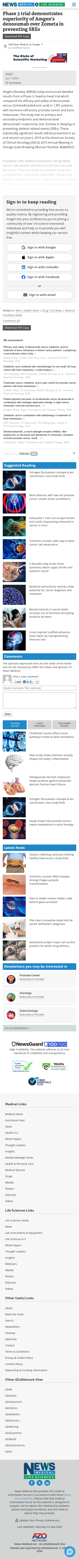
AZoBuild (10, 1439)
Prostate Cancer (30, 975)
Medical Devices (15, 1170)
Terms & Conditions (17, 1351)
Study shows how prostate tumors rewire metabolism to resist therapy (51, 822)
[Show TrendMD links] (74, 453)
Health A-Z (11, 1132)
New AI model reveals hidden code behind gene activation (50, 900)
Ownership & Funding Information (26, 1370)
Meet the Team (14, 1314)
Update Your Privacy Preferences (39, 1520)
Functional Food (15, 1120)
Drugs (8, 1176)
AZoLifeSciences (15, 1445)
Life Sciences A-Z (15, 1239)
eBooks (9, 1182)
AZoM (8, 1389)
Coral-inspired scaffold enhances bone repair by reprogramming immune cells (49, 635)
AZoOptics (11, 1408)
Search (9, 1320)
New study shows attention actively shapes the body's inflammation (51, 757)
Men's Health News (27, 310)
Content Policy (14, 1364)
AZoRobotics (12, 1414)
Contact (10, 1345)
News (8, 1126)
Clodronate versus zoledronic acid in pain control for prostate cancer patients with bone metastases (39, 384)
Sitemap (10, 1333)
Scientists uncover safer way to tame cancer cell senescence (51, 542)
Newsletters (12, 1326)
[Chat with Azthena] (69, 1551)
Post (7, 714)
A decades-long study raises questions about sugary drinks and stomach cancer (50, 567)
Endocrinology (29, 1010)
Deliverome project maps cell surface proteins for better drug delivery (52, 944)
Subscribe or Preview (31, 979)
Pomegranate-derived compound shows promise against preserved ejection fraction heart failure (50, 780)
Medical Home (14, 1114)
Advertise (11, 1339)
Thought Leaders (15, 1145)
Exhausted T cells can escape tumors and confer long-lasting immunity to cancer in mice (52, 521)
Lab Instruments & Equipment (23, 1233)
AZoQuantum (13, 1433)
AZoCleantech (13, 1402)
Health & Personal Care (19, 1164)
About (8, 1308)
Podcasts (10, 1195)
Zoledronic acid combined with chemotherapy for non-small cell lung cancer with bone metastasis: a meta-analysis (39, 368)
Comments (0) (11, 320)
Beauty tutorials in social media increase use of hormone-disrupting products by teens (51, 613)
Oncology (26, 993)
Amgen (9, 73)
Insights (10, 1151)
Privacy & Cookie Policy (19, 1358)
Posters (9, 1188)
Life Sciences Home (17, 1220)
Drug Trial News (52, 310)
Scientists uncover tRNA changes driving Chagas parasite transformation (49, 880)
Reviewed (15, 82)
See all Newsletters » (17, 1028)
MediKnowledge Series (19, 1157)
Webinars (11, 1264)
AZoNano (10, 1395)
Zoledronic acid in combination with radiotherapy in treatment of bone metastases (37, 417)
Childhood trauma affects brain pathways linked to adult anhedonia (51, 735)
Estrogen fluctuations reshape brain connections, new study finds (51, 474)
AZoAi (8, 1451)
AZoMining (11, 1426)
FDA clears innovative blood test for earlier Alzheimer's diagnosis (51, 922)
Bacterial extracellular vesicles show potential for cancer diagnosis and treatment (51, 590)
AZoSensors (12, 1420)
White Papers (13, 1139)
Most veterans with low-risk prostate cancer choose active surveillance (51, 497)
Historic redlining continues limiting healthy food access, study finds (51, 856)
